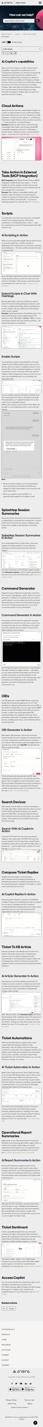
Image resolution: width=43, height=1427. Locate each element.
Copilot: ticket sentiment (32, 1266)
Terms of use (29, 1400)
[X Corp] (7, 53)
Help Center (21, 3)
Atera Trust (12, 1404)
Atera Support (7, 34)
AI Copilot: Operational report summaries (19, 1152)
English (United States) (19, 1407)
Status (29, 1404)
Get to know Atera (29, 34)
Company (5, 1365)
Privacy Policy (11, 1400)
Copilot (11, 1308)
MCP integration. (34, 202)
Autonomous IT (8, 1329)
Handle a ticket (28, 911)
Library (17, 34)
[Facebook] (3, 53)
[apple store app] (15, 1389)
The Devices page (14, 848)
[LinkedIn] (11, 53)
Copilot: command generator (18, 790)
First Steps (5, 36)
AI (4, 1308)
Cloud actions (34, 134)
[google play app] (27, 1389)
